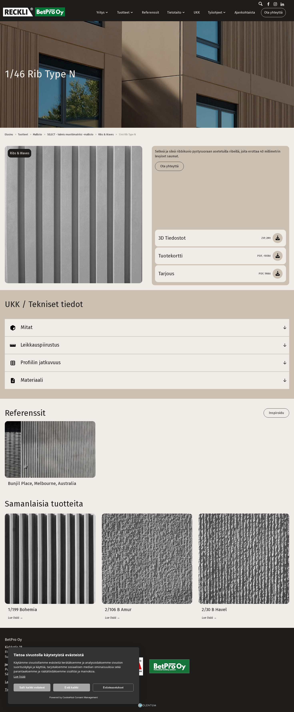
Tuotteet (123, 12)
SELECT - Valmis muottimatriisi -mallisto (70, 134)
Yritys (100, 12)
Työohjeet (215, 12)
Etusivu (9, 134)
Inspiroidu (276, 413)
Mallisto (37, 134)
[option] (73, 214)
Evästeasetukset (113, 687)
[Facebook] (267, 4)
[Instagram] (274, 4)
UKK (197, 12)
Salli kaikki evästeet (32, 687)
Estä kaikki (71, 687)
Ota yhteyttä (273, 12)
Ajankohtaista (245, 12)
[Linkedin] (281, 4)
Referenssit (150, 12)
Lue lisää (19, 676)
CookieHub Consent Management (80, 697)
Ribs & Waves (106, 134)
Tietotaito (174, 12)
